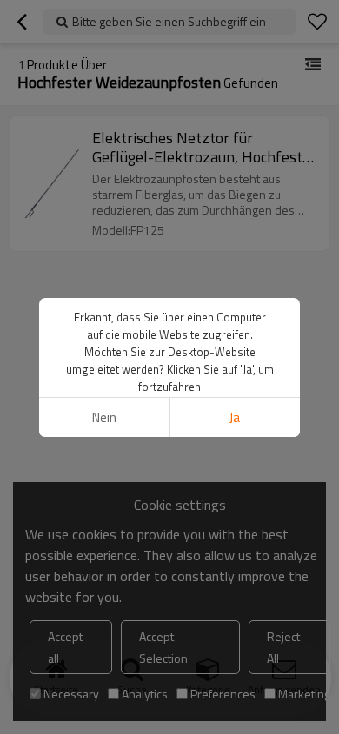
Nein (104, 417)
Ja (234, 417)
